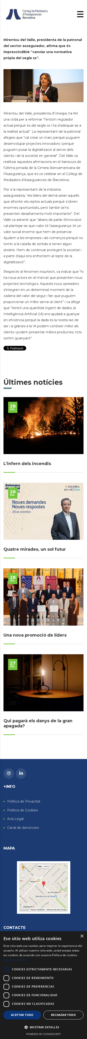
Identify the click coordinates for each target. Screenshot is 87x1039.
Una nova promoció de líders (35, 635)
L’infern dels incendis (27, 463)
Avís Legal (15, 819)
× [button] (82, 936)
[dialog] (43, 985)
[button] (43, 1027)
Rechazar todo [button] (63, 1015)
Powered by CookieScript (43, 1034)
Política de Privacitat (23, 801)
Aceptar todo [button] (22, 1015)
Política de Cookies (22, 810)
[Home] (26, 14)
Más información (14, 960)
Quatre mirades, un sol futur (34, 549)
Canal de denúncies (23, 828)
